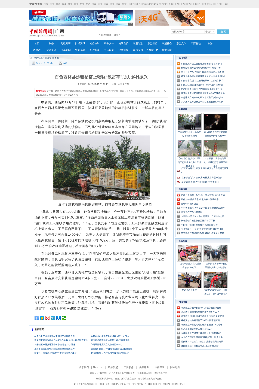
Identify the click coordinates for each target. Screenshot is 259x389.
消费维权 (123, 50)
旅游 (210, 43)
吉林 (144, 4)
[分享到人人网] (58, 318)
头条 (51, 43)
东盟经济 (152, 43)
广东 (82, 4)
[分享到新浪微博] (47, 318)
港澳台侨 (123, 43)
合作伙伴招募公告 (189, 203)
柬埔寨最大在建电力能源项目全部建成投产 (54, 349)
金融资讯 (51, 50)
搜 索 (223, 31)
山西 (182, 4)
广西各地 (196, 43)
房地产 (37, 50)
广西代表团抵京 (189, 290)
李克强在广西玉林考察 (191, 212)
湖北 (112, 4)
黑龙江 (125, 4)
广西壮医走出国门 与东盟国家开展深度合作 (201, 89)
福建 (64, 4)
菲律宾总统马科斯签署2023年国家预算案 (110, 340)
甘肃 (70, 4)
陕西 (188, 4)
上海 (194, 4)
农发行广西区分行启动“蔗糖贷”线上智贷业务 (111, 349)
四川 (200, 4)
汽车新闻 (66, 50)
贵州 (76, 4)
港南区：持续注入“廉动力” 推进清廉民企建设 (55, 353)
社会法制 (95, 43)
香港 (206, 4)
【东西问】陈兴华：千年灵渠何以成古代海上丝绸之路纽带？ (189, 162)
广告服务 (129, 367)
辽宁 (150, 4)
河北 (100, 4)
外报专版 (167, 50)
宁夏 (164, 4)
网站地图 (175, 367)
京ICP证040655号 (120, 384)
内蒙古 (157, 4)
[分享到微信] (64, 318)
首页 (36, 43)
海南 (94, 4)
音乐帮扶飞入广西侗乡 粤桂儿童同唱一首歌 (201, 177)
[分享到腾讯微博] (53, 318)
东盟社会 (167, 43)
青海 (170, 4)
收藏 (65, 63)
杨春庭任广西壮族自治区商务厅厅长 (198, 220)
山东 (176, 4)
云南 (224, 4)
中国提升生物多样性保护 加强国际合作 (199, 225)
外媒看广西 (152, 50)
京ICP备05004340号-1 (174, 384)
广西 (88, 4)
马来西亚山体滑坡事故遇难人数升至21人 (110, 336)
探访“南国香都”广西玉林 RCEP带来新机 (200, 182)
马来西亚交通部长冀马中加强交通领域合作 (54, 336)
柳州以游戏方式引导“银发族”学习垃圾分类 (201, 68)
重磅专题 (138, 50)
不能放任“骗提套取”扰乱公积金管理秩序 (199, 199)
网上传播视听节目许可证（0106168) (91, 384)
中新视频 (80, 50)
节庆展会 (109, 50)
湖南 (118, 4)
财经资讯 (80, 43)
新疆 (212, 4)
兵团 (218, 4)
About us (98, 367)
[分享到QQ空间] (42, 318)
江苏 (132, 4)
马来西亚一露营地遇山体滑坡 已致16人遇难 (54, 344)
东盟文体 (181, 43)
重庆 (58, 4)
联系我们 (113, 367)
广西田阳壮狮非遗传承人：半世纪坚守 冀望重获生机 (215, 162)
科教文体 (109, 43)
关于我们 (84, 367)
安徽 (46, 4)
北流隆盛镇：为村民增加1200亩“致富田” (110, 353)
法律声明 (160, 367)
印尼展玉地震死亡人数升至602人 (106, 344)
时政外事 (66, 43)
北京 (52, 4)
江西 (138, 4)
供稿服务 (144, 367)
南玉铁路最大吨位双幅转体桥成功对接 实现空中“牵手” (215, 136)
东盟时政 (138, 43)
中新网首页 (36, 3)
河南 (106, 4)
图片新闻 (95, 50)
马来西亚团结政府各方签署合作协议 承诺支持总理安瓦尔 (61, 340)
